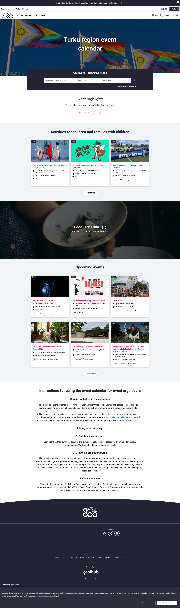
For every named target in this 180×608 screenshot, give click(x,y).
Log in (175, 15)
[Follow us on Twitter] (110, 533)
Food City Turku (87, 227)
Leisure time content (97, 73)
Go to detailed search (125, 86)
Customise (145, 603)
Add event (175, 9)
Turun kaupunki (6, 9)
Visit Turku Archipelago (20, 9)
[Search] (133, 80)
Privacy (56, 557)
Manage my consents (12, 584)
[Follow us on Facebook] (104, 533)
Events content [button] (25, 15)
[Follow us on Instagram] (117, 533)
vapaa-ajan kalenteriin (111, 3)
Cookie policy (67, 557)
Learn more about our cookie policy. (49, 596)
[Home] (8, 15)
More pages (91, 193)
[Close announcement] (178, 2)
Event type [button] (40, 15)
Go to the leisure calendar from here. (121, 417)
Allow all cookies (167, 603)
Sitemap (108, 557)
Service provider (121, 557)
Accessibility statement (85, 557)
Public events (79, 73)
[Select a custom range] (129, 80)
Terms (100, 557)
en (166, 8)
